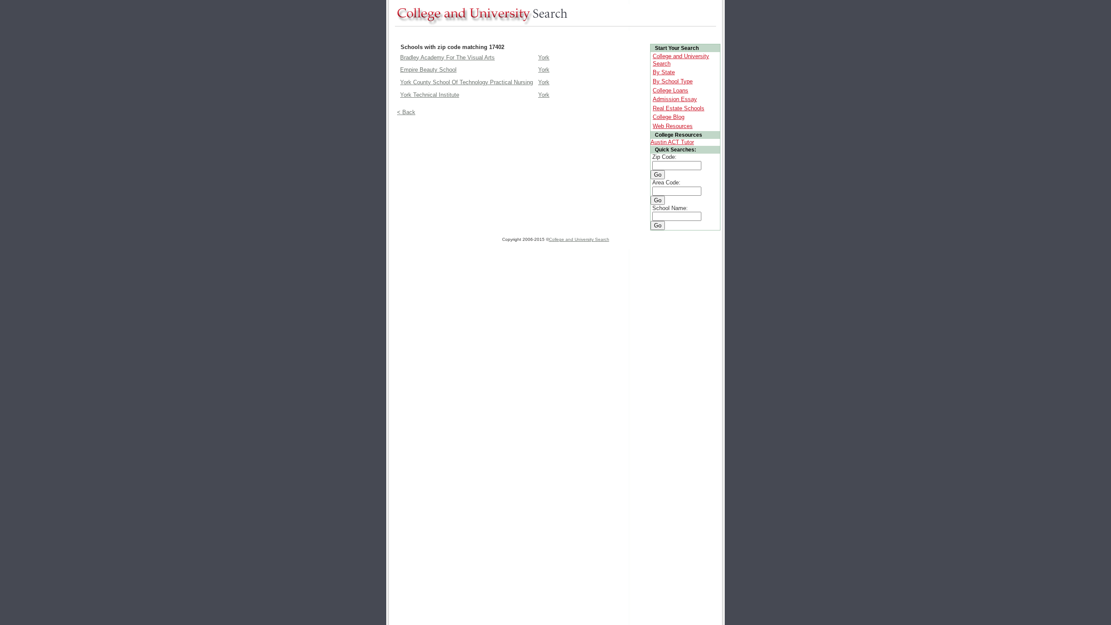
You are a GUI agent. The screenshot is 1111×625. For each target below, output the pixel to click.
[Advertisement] (553, 34)
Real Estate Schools (678, 108)
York (543, 57)
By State (664, 72)
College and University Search (579, 239)
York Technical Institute (429, 95)
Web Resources (673, 126)
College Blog (668, 117)
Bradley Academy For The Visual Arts (447, 57)
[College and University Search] (482, 24)
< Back (406, 112)
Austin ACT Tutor (672, 142)
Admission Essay (675, 99)
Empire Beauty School (428, 69)
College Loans (670, 90)
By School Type (673, 81)
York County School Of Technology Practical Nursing (466, 82)
